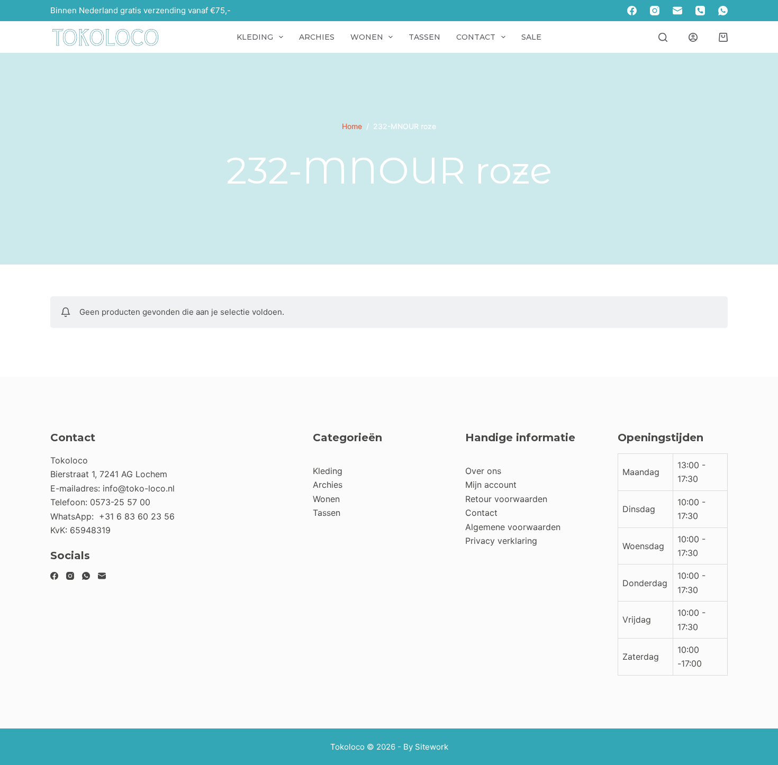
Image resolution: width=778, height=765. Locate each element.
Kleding (255, 37)
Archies (316, 37)
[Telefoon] (700, 10)
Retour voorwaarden (506, 499)
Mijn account (491, 484)
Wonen (366, 37)
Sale (531, 37)
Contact (475, 37)
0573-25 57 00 (120, 502)
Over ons (483, 471)
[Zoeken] (662, 37)
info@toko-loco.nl (139, 488)
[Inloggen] (693, 37)
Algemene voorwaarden (512, 527)
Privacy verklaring (501, 540)
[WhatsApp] (723, 10)
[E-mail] (677, 10)
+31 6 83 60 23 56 (137, 516)
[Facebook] (632, 10)
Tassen (424, 37)
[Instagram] (654, 10)
